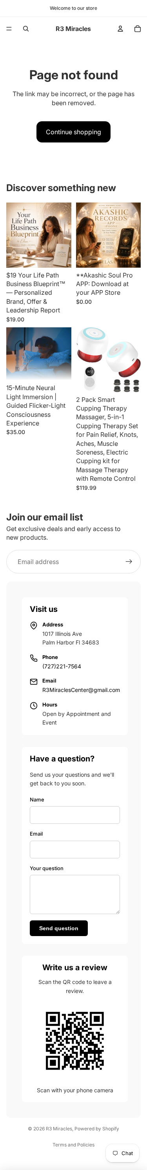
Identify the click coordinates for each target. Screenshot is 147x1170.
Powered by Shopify (96, 1129)
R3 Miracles (59, 1129)
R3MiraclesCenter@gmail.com (81, 689)
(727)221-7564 (61, 666)
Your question (47, 868)
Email (36, 833)
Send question (58, 928)
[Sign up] (129, 561)
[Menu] (9, 29)
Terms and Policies (73, 1145)
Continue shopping (73, 132)
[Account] (120, 28)
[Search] (25, 28)
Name (37, 799)
